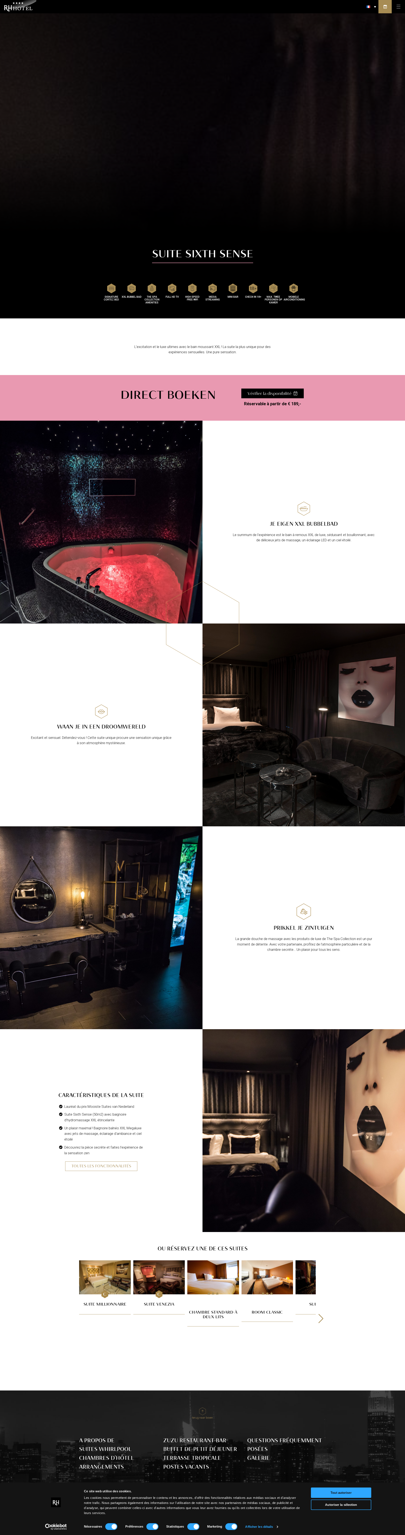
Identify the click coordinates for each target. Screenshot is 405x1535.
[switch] (152, 1526)
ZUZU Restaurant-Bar (194, 1440)
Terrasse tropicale (192, 1458)
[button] (371, 7)
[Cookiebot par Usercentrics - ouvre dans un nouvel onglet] (56, 1527)
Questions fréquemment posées (284, 1445)
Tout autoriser (341, 1492)
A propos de (97, 1440)
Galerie (258, 1458)
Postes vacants (186, 1467)
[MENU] (398, 6)
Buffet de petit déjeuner (200, 1449)
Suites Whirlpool (105, 1449)
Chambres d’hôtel (106, 1458)
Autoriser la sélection (341, 1504)
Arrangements (101, 1467)
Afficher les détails (259, 1526)
